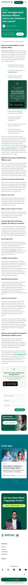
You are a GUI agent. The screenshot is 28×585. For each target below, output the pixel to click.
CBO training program (20, 354)
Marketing (4, 554)
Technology (4, 551)
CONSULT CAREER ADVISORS (12, 505)
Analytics (3, 549)
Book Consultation (10, 423)
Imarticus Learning (11, 26)
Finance (3, 547)
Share (20, 34)
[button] (15, 481)
